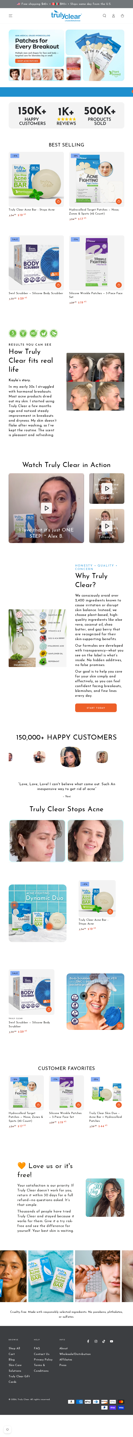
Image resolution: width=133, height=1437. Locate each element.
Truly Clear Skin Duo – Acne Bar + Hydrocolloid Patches (105, 1117)
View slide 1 (83, 942)
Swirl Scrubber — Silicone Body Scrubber (36, 293)
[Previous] (12, 757)
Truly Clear (23, 1399)
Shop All (14, 1348)
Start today (96, 708)
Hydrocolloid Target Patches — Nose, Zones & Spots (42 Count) (26, 1117)
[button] (104, 16)
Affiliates (65, 1359)
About (63, 1348)
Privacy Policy (43, 1359)
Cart (12, 1354)
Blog (12, 1359)
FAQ (37, 1348)
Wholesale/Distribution (75, 1354)
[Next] (120, 757)
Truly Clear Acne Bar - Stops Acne (32, 209)
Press (62, 1365)
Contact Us (41, 1354)
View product (58, 285)
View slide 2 (93, 942)
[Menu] (10, 16)
